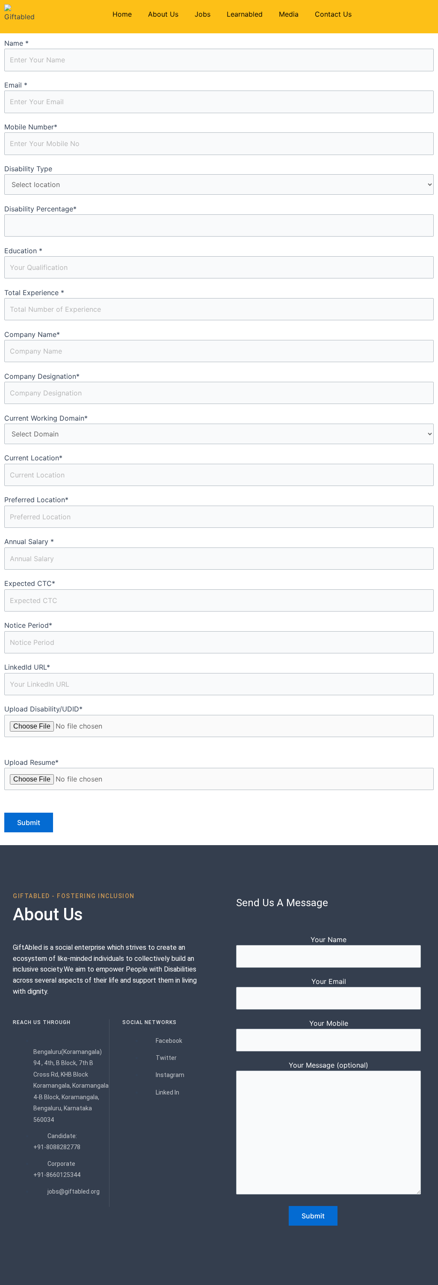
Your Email (328, 981)
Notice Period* (28, 625)
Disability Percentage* (40, 209)
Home (122, 14)
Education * (23, 250)
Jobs (202, 14)
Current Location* (33, 458)
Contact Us (333, 14)
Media (289, 14)
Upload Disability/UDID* (43, 709)
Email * (15, 85)
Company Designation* (42, 376)
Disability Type (28, 168)
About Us (163, 14)
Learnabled (245, 14)
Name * (16, 43)
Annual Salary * (29, 541)
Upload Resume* (31, 762)
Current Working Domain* (46, 418)
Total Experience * (34, 292)
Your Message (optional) (328, 1065)
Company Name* (32, 334)
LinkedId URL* (27, 667)
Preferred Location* (36, 499)
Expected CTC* (29, 583)
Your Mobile (328, 1023)
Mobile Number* (30, 127)
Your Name (328, 939)
